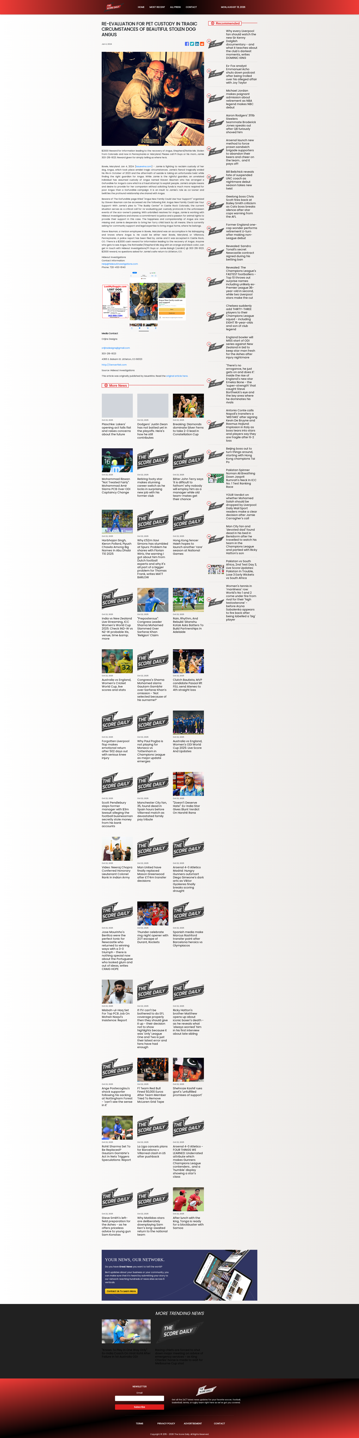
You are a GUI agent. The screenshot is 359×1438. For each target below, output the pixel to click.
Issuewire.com (143, 166)
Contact (219, 1423)
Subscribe (139, 1407)
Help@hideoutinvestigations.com (120, 264)
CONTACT (191, 7)
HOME (141, 7)
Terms (139, 1423)
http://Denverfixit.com (114, 364)
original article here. (177, 376)
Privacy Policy (166, 1423)
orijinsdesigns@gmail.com (116, 348)
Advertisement (193, 1423)
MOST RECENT (157, 7)
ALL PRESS (175, 7)
